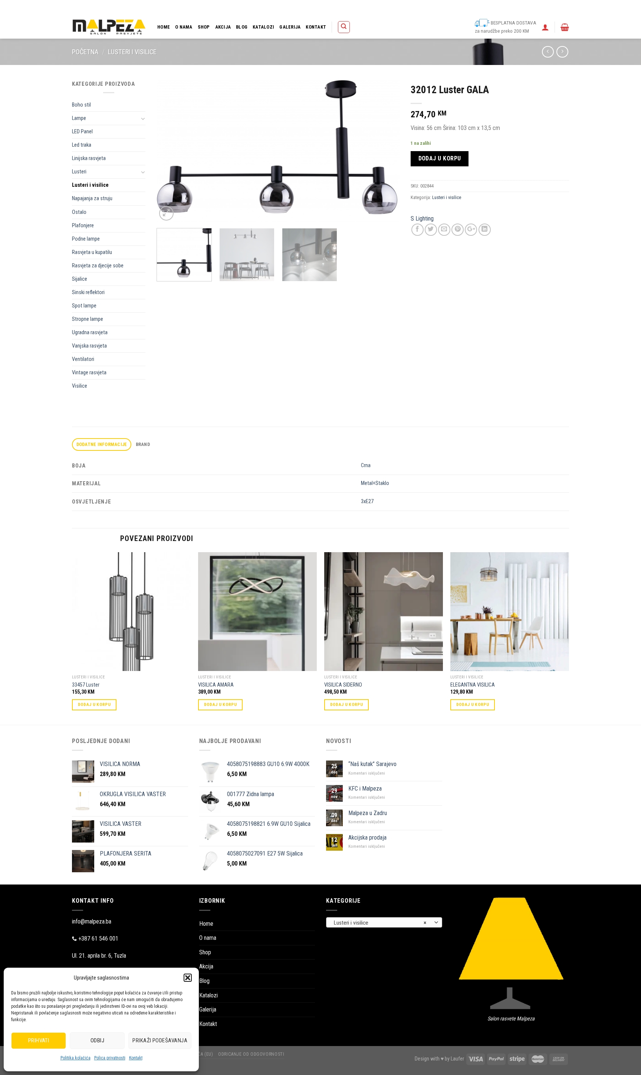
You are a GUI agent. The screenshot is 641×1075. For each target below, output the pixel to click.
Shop (204, 27)
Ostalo (79, 212)
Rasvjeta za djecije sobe (98, 266)
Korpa (383, 7)
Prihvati (38, 1040)
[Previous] (171, 151)
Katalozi (263, 27)
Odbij (97, 1040)
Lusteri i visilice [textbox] (380, 922)
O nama (184, 27)
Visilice (79, 386)
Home (163, 27)
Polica (365, 7)
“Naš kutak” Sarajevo (372, 764)
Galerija (289, 27)
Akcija (223, 27)
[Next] (385, 151)
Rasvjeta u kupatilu (92, 252)
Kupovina (405, 7)
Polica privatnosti (109, 1058)
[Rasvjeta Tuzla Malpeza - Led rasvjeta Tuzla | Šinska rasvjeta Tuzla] (109, 27)
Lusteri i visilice (132, 52)
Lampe (79, 118)
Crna (366, 465)
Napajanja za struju (92, 198)
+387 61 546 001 (98, 938)
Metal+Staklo (375, 483)
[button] (187, 977)
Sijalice (79, 279)
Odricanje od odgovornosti (519, 7)
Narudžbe (430, 7)
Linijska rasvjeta (89, 158)
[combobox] (384, 922)
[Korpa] (565, 27)
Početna (85, 52)
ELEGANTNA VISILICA (472, 685)
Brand (143, 444)
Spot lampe (84, 306)
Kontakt (135, 1058)
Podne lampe (86, 239)
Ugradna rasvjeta (90, 332)
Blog (241, 27)
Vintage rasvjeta (89, 372)
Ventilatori (83, 359)
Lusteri (79, 172)
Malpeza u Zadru (367, 813)
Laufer (457, 1059)
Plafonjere (83, 225)
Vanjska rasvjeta (89, 346)
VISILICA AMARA (216, 685)
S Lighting (422, 218)
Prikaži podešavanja (159, 1040)
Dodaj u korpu (439, 158)
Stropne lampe (87, 319)
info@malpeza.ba (91, 921)
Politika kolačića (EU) (467, 7)
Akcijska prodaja (367, 837)
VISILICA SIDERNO (343, 685)
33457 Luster (85, 685)
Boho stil (81, 105)
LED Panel (82, 131)
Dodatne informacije (101, 444)
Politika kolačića (75, 1058)
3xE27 (367, 501)
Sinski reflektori (88, 292)
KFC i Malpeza (365, 788)
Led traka (81, 145)
